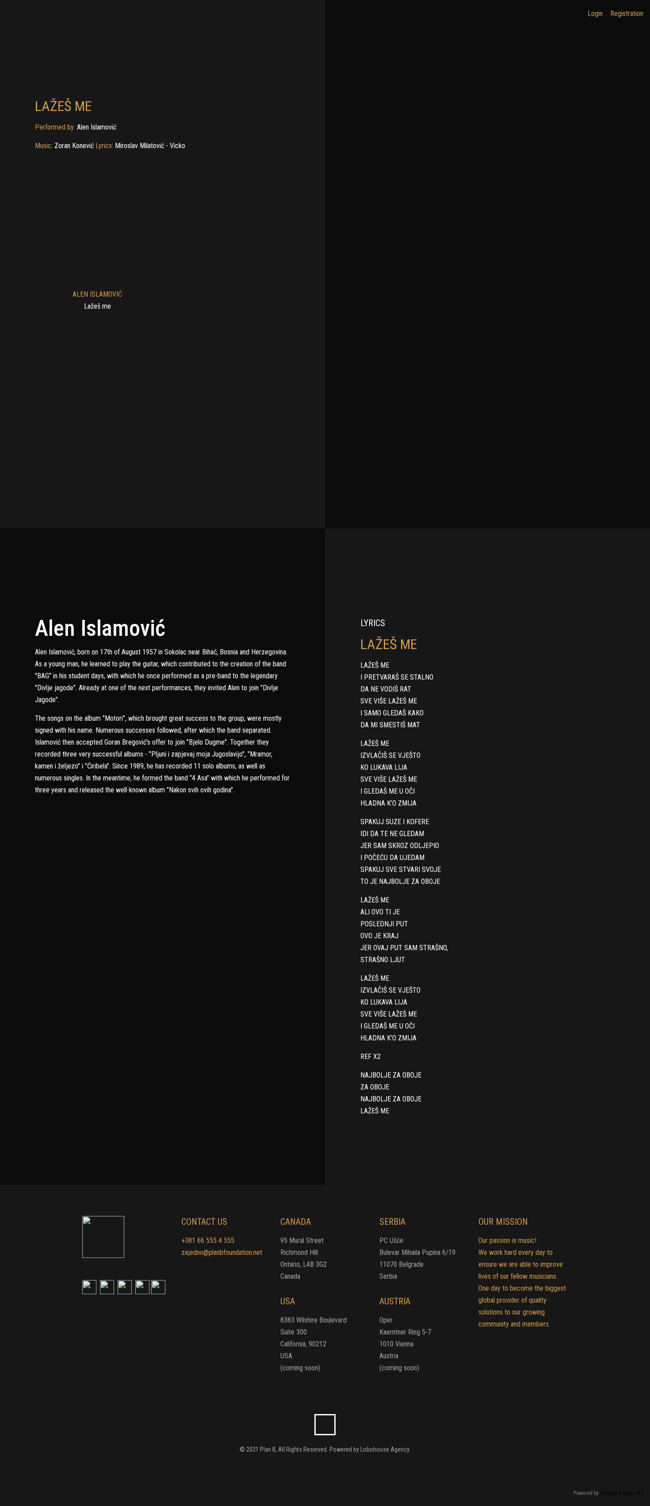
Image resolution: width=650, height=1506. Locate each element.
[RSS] (331, 1468)
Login (595, 13)
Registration (626, 13)
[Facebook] (319, 1468)
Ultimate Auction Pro (621, 1493)
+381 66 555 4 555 (207, 1240)
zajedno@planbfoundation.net (221, 1252)
